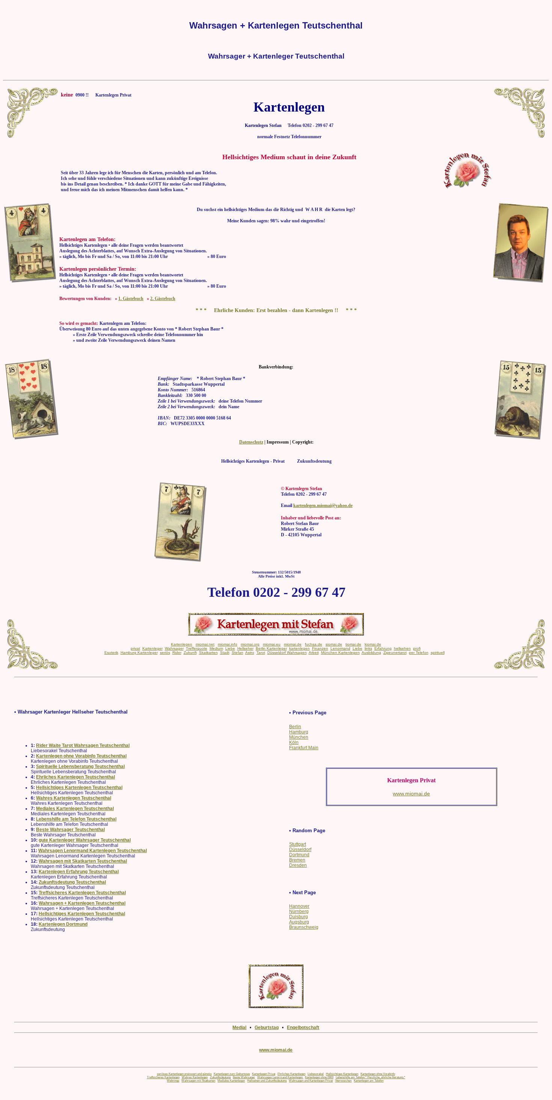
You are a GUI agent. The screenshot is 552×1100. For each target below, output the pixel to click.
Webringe (173, 1080)
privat (135, 648)
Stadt (224, 652)
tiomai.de (353, 644)
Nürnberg (299, 911)
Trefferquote (196, 648)
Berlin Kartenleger (271, 648)
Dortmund (299, 854)
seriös (165, 652)
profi (417, 648)
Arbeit (314, 652)
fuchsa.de (313, 644)
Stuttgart (297, 844)
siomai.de (334, 644)
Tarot (260, 652)
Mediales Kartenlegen (231, 1080)
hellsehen (402, 648)
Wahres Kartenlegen (195, 1077)
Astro (249, 652)
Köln (294, 742)
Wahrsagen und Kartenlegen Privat (311, 1080)
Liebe (230, 648)
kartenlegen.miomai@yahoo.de (323, 505)
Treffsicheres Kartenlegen (163, 1077)
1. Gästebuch (130, 298)
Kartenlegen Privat (263, 1074)
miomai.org (250, 644)
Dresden (298, 865)
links (368, 648)
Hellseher (245, 648)
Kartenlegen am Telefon (368, 1080)
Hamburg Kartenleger (139, 652)
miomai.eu (272, 644)
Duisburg (298, 916)
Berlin (295, 726)
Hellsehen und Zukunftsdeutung (267, 1080)
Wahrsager (174, 648)
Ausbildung (371, 652)
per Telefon (418, 652)
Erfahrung (383, 648)
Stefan (237, 652)
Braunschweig (303, 927)
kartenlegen (299, 648)
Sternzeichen (343, 1080)
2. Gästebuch (162, 298)
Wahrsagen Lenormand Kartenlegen (280, 1077)
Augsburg (299, 922)
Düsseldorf (300, 849)
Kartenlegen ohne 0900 (319, 1077)
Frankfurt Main (303, 747)
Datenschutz (251, 442)
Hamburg (298, 732)
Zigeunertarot (395, 652)
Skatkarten (208, 652)
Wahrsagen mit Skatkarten (198, 1080)
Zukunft (190, 652)
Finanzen (320, 648)
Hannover (299, 906)
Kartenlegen (181, 644)
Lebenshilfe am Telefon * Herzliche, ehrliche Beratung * (370, 1077)
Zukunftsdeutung (220, 1077)
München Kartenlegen (340, 652)
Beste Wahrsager (244, 1077)
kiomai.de (373, 644)
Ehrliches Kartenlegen (291, 1074)
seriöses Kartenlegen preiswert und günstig (184, 1074)
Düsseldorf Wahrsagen (287, 652)
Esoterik (111, 652)
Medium (216, 648)
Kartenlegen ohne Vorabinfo (377, 1074)
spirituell (438, 652)
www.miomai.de (276, 1050)
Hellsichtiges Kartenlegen (342, 1074)
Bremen (297, 860)
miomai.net (205, 644)
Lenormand (340, 648)
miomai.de (293, 644)
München (298, 737)
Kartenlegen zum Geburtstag (232, 1074)
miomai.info (227, 644)
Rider (176, 652)
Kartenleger (152, 648)
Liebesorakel (316, 1074)
